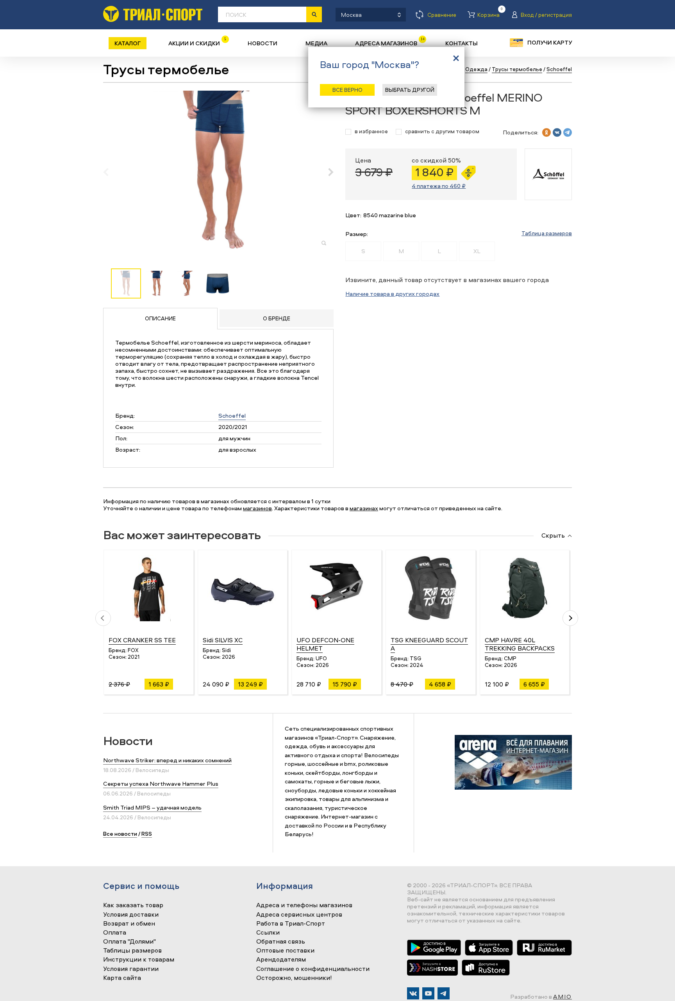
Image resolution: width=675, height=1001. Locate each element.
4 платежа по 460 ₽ (439, 186)
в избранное (371, 131)
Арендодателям (281, 959)
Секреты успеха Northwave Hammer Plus (160, 783)
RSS (146, 833)
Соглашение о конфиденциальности (313, 969)
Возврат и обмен (129, 924)
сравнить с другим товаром (442, 131)
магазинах (364, 508)
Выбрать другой (409, 89)
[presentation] (110, 172)
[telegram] (567, 132)
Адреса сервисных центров (299, 915)
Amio (562, 996)
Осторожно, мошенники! (294, 978)
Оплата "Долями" (129, 942)
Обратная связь (280, 942)
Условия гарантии (131, 969)
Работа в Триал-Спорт (290, 924)
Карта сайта (122, 978)
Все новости (120, 833)
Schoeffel (232, 415)
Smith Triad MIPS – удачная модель (152, 807)
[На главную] (152, 14)
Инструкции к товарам (138, 959)
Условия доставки (131, 915)
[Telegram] (444, 993)
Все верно (347, 89)
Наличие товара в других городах (392, 294)
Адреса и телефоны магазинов (304, 905)
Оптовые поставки (285, 951)
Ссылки (268, 933)
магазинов (257, 508)
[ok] (546, 132)
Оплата (114, 933)
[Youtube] (428, 993)
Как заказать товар (133, 905)
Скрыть (553, 536)
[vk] (557, 132)
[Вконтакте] (413, 993)
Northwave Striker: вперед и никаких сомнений (167, 760)
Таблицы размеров (132, 951)
